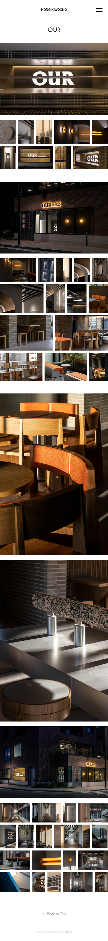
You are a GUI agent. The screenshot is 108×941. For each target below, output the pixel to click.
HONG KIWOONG (54, 10)
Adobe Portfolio (63, 931)
